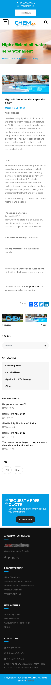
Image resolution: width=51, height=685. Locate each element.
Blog (35, 58)
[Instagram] (18, 558)
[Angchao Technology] (25, 23)
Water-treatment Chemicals (18, 581)
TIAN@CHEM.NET (32, 286)
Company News (13, 365)
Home (5, 58)
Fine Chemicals (12, 577)
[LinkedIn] (13, 558)
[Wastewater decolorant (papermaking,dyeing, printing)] (12, 317)
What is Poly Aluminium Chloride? (20, 423)
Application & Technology (18, 379)
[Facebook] (5, 558)
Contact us (25, 519)
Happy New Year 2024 (13, 433)
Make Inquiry (25, 13)
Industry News (13, 372)
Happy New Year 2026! (14, 404)
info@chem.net (27, 6)
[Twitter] (9, 558)
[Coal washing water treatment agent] (36, 317)
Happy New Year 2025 (13, 414)
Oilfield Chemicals (13, 590)
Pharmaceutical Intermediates (19, 585)
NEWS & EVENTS (21, 58)
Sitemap (30, 681)
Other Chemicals (13, 594)
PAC (7, 470)
